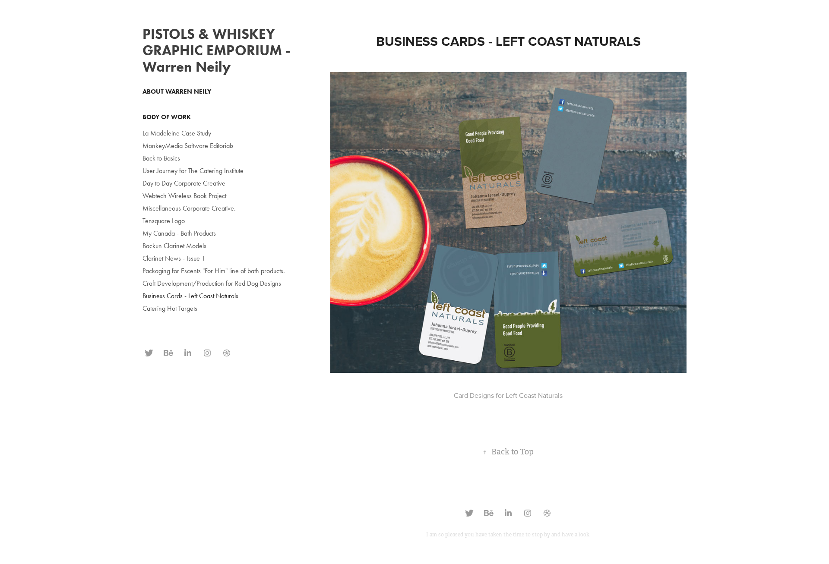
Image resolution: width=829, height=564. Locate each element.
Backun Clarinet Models (174, 246)
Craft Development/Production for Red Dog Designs (211, 283)
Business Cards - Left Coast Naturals (190, 296)
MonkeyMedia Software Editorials (188, 146)
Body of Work (166, 117)
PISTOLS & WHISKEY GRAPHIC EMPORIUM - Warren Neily (216, 50)
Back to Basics (161, 158)
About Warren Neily (176, 91)
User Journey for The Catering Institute (193, 171)
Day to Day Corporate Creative (183, 183)
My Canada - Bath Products (179, 233)
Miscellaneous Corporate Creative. (189, 208)
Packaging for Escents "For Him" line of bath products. (213, 271)
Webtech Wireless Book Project (184, 196)
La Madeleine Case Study (176, 133)
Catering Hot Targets (169, 308)
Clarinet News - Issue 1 (174, 258)
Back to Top (508, 452)
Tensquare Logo (163, 221)
